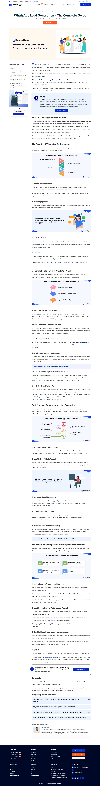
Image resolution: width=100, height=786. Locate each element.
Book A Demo (76, 4)
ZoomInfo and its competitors (40, 394)
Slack (32, 773)
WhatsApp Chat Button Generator (59, 777)
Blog (52, 767)
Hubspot (33, 767)
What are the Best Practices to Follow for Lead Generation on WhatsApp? (57, 712)
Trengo (12, 773)
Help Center (54, 752)
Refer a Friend (78, 758)
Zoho (32, 771)
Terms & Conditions (56, 756)
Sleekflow (12, 771)
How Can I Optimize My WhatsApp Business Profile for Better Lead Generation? (60, 717)
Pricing (69, 4)
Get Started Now (78, 750)
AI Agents (53, 771)
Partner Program (15, 752)
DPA (52, 758)
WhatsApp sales (51, 414)
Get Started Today (34, 1)
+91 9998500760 (82, 1)
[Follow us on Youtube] (83, 778)
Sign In (88, 1)
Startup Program (15, 756)
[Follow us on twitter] (78, 778)
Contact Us (13, 758)
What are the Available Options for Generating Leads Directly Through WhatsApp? (56, 700)
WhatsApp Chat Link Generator (58, 773)
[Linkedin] (33, 737)
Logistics (33, 756)
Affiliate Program (15, 754)
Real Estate (33, 758)
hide (23, 64)
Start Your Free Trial (61, 110)
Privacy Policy (54, 754)
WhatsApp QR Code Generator (58, 775)
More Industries (34, 760)
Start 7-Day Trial (80, 669)
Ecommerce (34, 752)
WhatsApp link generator (47, 620)
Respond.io (13, 767)
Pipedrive (33, 769)
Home (34, 11)
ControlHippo (47, 783)
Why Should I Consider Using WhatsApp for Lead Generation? (54, 707)
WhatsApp (39, 11)
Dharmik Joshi (45, 64)
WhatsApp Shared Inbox (57, 769)
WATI (11, 769)
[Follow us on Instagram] (75, 778)
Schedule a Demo (18, 114)
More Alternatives (14, 775)
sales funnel (57, 399)
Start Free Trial (86, 4)
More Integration (35, 775)
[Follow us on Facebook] (73, 778)
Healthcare (33, 754)
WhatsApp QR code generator (51, 657)
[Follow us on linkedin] (80, 778)
